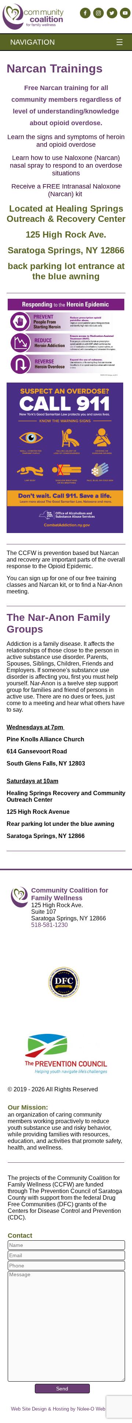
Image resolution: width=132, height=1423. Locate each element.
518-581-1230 (49, 925)
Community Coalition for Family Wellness (69, 894)
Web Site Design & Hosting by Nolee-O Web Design (66, 1409)
